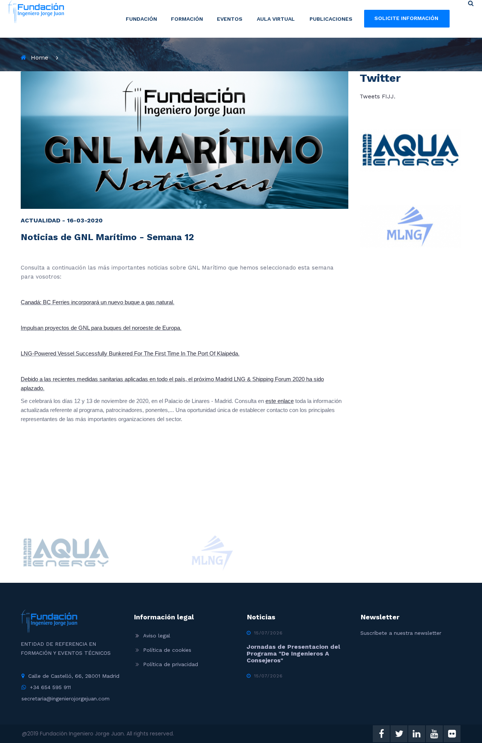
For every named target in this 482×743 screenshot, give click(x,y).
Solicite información (406, 18)
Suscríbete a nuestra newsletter (400, 633)
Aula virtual (276, 19)
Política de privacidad (170, 664)
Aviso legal (156, 636)
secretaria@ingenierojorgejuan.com (65, 699)
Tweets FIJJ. (377, 96)
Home (39, 57)
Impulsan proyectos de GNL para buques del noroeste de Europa (100, 328)
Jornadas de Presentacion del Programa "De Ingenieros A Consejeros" (293, 653)
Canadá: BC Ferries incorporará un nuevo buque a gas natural (97, 302)
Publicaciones (331, 19)
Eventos (230, 19)
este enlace (279, 401)
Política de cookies (167, 650)
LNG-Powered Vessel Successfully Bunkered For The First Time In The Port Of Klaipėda (129, 353)
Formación (187, 19)
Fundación (141, 19)
